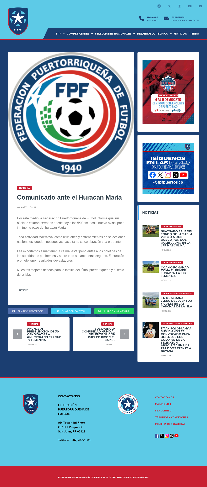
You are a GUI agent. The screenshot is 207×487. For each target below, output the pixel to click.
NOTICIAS (180, 33)
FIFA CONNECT (164, 410)
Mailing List (163, 404)
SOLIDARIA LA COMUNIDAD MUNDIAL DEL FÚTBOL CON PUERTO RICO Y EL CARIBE (98, 334)
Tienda (194, 33)
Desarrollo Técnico (152, 33)
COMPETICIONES (78, 33)
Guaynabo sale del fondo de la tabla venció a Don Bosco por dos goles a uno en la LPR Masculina (177, 238)
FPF (58, 33)
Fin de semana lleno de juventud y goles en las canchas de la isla (176, 302)
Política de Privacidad (170, 424)
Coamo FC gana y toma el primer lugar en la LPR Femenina (175, 272)
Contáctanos (164, 397)
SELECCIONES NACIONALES (113, 33)
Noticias (23, 290)
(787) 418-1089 (153, 20)
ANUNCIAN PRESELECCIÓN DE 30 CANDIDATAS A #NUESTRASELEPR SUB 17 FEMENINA (44, 334)
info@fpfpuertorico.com (185, 20)
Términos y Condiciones (171, 417)
